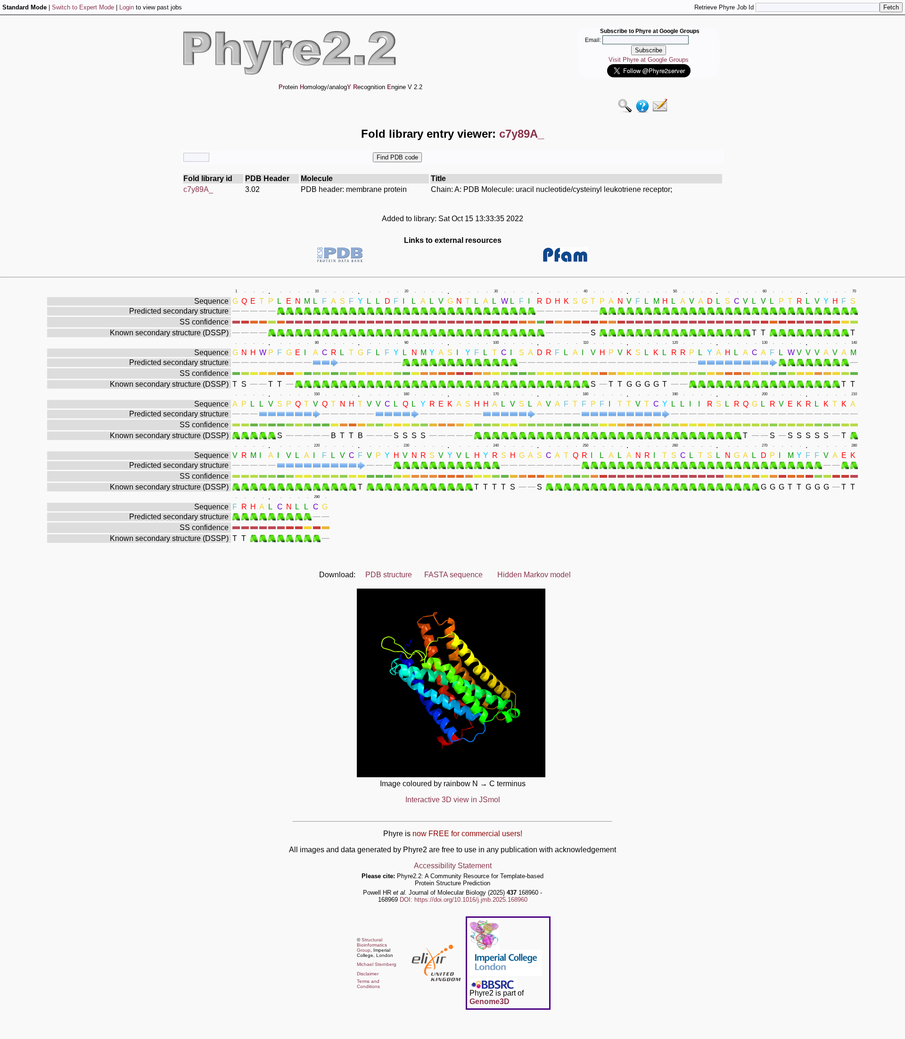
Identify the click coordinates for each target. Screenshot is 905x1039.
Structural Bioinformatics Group (372, 945)
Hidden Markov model (534, 575)
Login (126, 7)
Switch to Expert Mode (83, 7)
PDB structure (388, 575)
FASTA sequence (453, 575)
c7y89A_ (198, 189)
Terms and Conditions (368, 984)
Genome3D (489, 1001)
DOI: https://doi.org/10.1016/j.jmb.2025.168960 (463, 899)
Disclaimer (367, 973)
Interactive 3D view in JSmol (452, 800)
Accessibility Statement (453, 866)
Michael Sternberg (376, 964)
